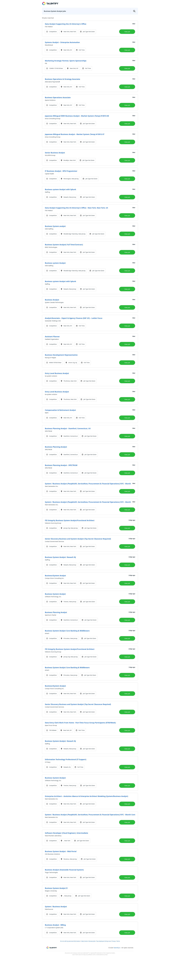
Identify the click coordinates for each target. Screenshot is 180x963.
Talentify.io (116, 948)
